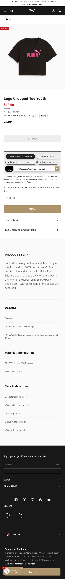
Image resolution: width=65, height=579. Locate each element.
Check (32, 209)
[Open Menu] (6, 11)
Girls (8, 19)
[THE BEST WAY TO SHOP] (8, 515)
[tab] (18, 92)
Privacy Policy (25, 182)
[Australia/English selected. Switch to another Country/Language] (32, 535)
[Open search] (12, 11)
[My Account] (53, 11)
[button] (6, 11)
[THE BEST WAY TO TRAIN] (20, 515)
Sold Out (32, 138)
